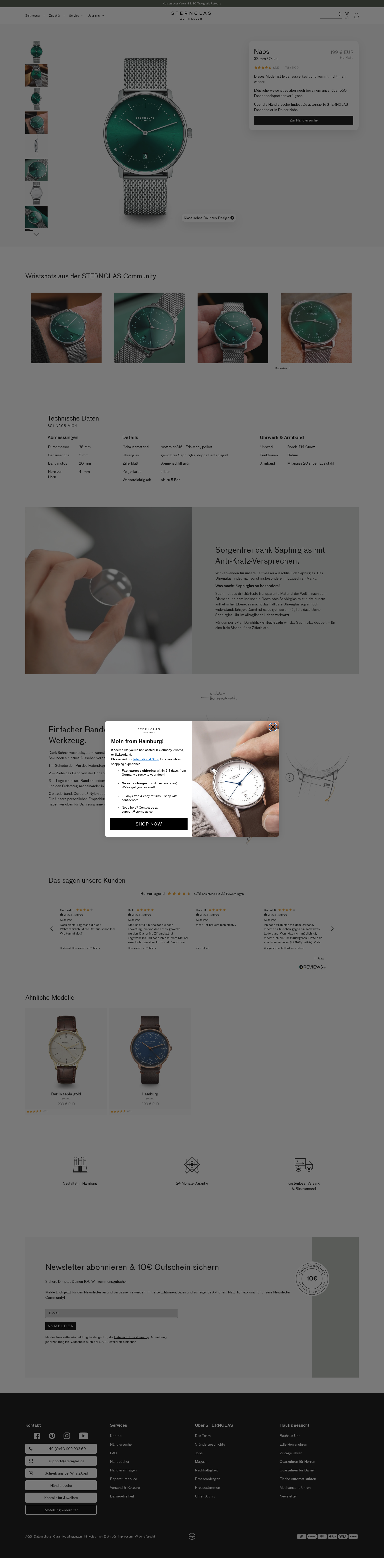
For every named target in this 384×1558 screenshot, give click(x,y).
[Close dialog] (273, 727)
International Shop (146, 759)
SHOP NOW (149, 823)
